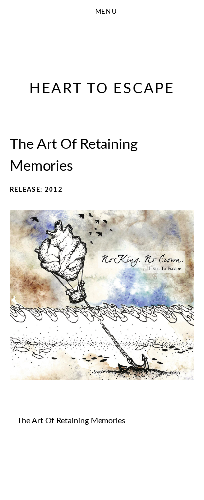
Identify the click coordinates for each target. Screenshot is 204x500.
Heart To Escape (102, 89)
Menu (106, 12)
